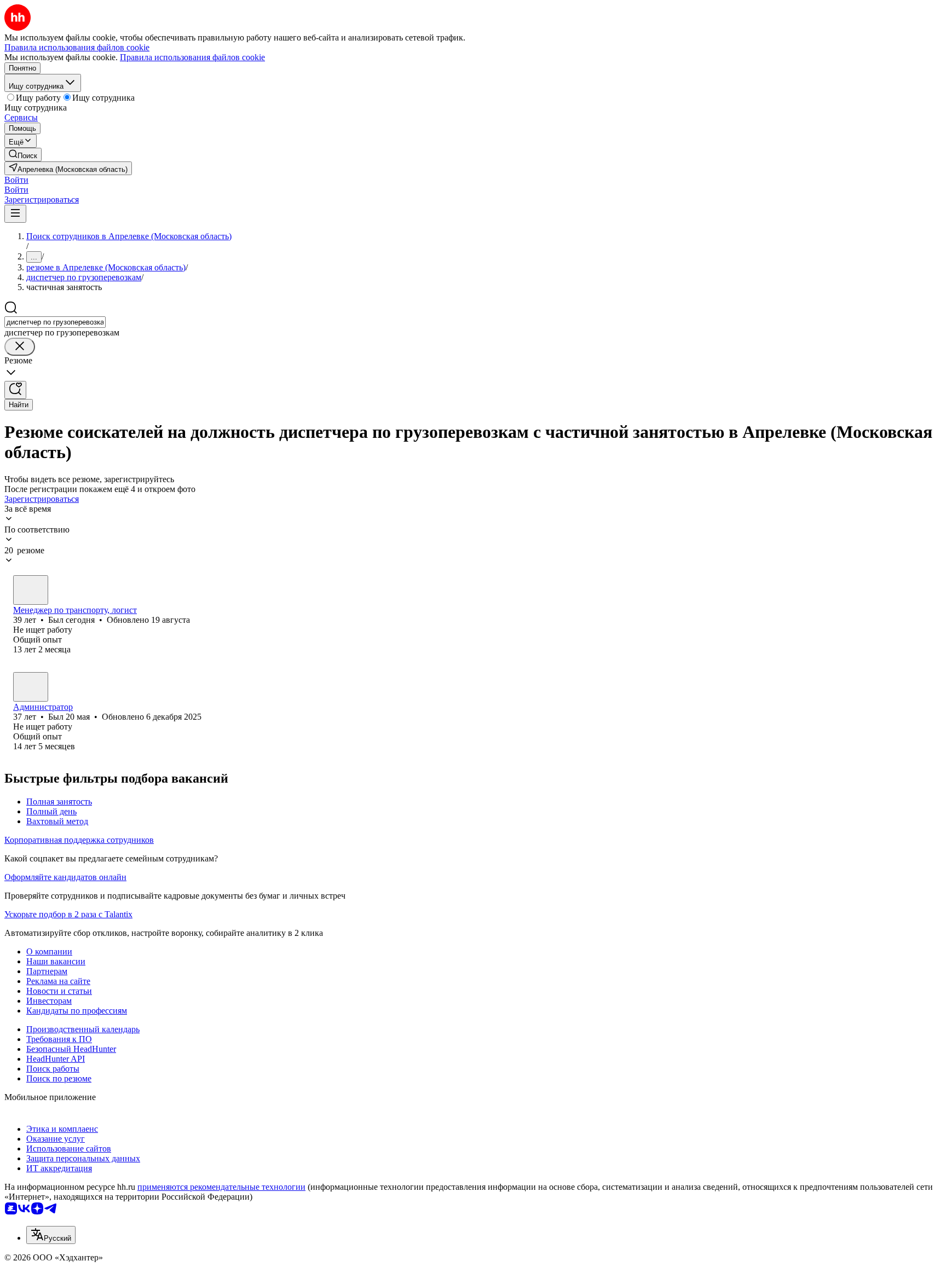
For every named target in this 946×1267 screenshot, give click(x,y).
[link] (23, 154)
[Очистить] (19, 347)
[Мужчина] (30, 590)
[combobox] (55, 322)
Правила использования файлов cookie (192, 57)
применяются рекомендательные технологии (221, 1186)
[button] (16, 179)
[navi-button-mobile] (15, 214)
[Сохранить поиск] (15, 390)
